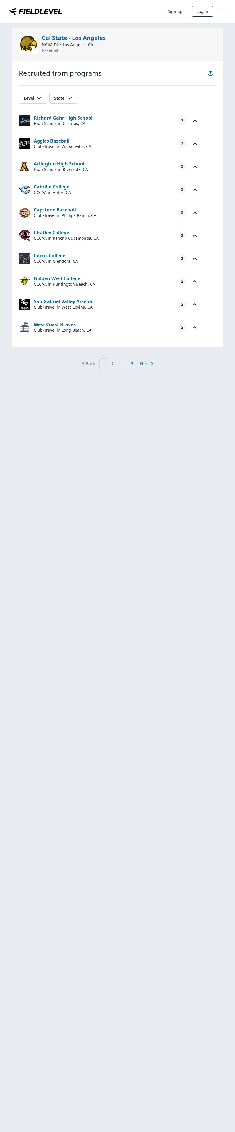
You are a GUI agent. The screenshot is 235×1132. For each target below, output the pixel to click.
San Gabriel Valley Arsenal (64, 301)
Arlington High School (59, 164)
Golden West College (57, 278)
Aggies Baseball (52, 141)
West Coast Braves (55, 324)
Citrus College (49, 255)
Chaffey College (51, 232)
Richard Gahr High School (63, 118)
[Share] (210, 73)
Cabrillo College (51, 187)
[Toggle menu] (224, 11)
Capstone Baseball (55, 209)
